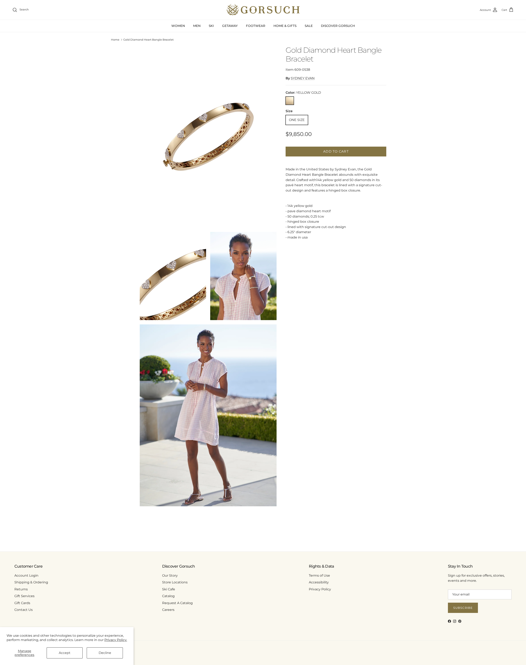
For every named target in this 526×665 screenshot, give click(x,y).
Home (115, 39)
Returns (21, 589)
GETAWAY (230, 26)
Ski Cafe (168, 589)
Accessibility (319, 582)
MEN (197, 26)
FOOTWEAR (255, 26)
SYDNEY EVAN (303, 78)
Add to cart (336, 151)
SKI (211, 26)
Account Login (26, 575)
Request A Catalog (177, 603)
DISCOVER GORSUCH (338, 26)
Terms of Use (319, 575)
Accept (64, 653)
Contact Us (23, 610)
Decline (105, 653)
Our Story (170, 575)
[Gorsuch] (263, 10)
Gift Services (24, 596)
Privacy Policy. (115, 640)
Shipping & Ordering (31, 582)
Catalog (168, 596)
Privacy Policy (320, 589)
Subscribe (463, 608)
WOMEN (178, 26)
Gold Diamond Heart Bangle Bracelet (148, 39)
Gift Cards (22, 603)
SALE (309, 26)
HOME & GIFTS (284, 26)
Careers (168, 610)
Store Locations (175, 582)
